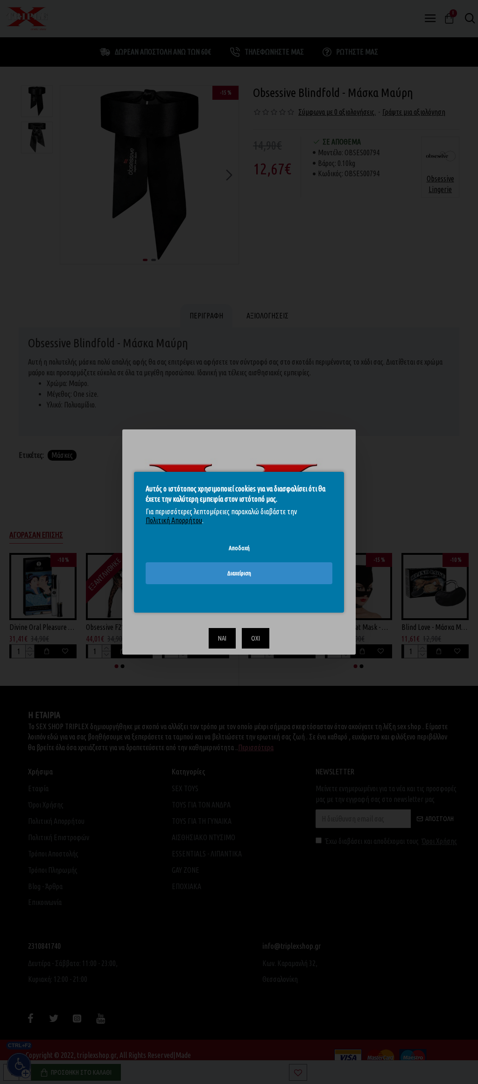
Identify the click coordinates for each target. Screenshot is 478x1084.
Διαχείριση (239, 573)
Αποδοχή (239, 547)
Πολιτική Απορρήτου (174, 520)
